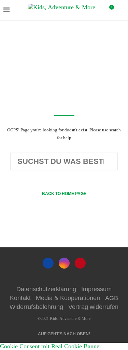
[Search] (121, 10)
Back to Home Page (64, 193)
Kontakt (20, 298)
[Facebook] (48, 263)
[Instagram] (64, 263)
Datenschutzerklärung (46, 289)
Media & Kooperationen (68, 298)
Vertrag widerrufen (93, 306)
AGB (111, 298)
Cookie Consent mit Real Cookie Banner (50, 346)
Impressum (96, 289)
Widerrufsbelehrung (36, 306)
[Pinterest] (80, 263)
